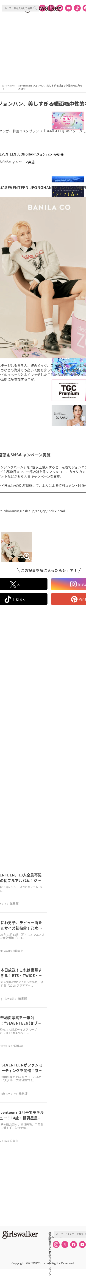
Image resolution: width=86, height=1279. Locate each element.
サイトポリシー (49, 1247)
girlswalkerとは (50, 1237)
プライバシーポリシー (49, 1252)
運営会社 (49, 1232)
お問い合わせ (49, 1242)
